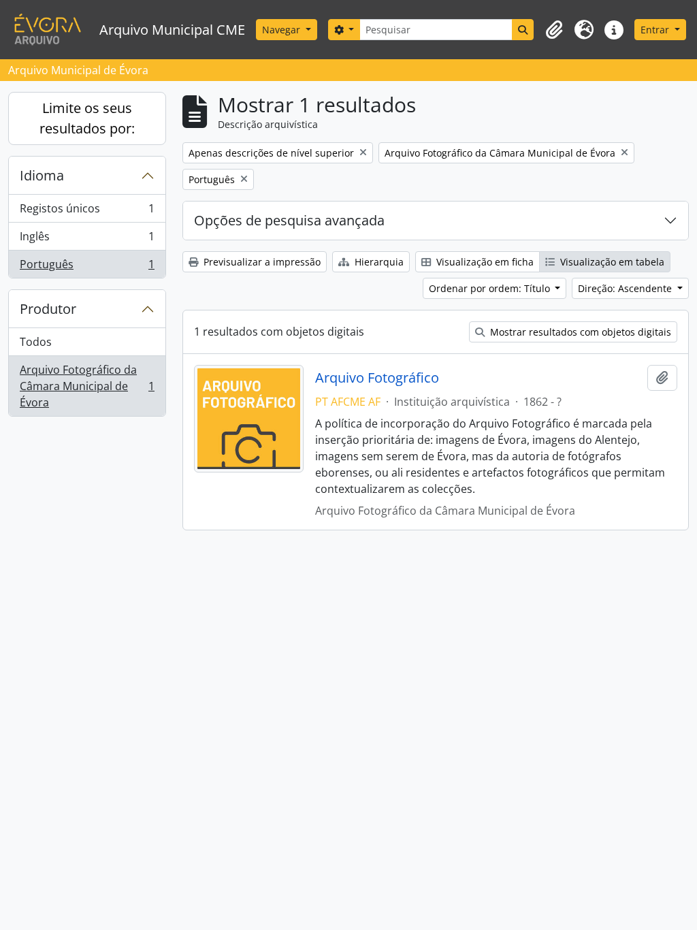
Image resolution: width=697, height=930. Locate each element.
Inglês (87, 240)
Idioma (42, 175)
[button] (554, 30)
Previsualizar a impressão (261, 261)
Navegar (282, 29)
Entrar (656, 29)
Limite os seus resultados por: (87, 118)
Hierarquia (378, 261)
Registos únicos (87, 212)
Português (87, 267)
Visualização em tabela (610, 261)
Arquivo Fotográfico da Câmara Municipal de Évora (87, 386)
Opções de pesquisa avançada (289, 220)
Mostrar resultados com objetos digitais (579, 331)
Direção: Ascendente (626, 288)
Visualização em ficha (484, 261)
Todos (36, 341)
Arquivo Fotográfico (377, 378)
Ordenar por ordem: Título (491, 288)
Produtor (48, 309)
